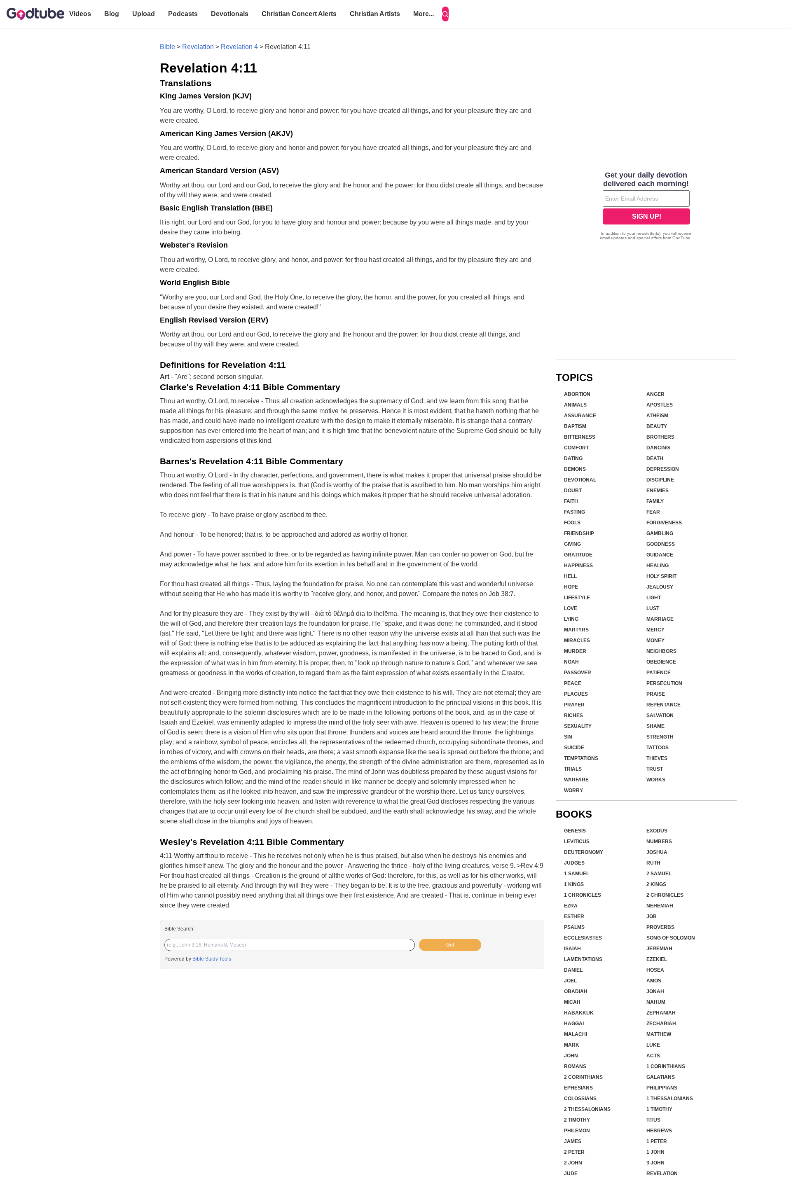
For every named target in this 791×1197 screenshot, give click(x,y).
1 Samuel (576, 874)
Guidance (659, 555)
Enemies (657, 490)
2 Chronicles (664, 895)
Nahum (655, 1002)
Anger (655, 394)
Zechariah (661, 1023)
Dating (573, 458)
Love (570, 608)
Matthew (658, 1034)
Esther (574, 916)
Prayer (574, 705)
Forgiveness (664, 523)
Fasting (574, 512)
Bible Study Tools (211, 959)
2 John (573, 1163)
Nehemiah (659, 906)
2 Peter (574, 1152)
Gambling (659, 533)
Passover (577, 673)
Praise (655, 694)
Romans (575, 1066)
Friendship (579, 533)
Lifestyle (577, 598)
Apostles (659, 405)
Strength (660, 737)
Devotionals (229, 13)
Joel (570, 981)
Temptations (581, 758)
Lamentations (583, 959)
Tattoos (657, 747)
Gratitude (578, 555)
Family (655, 501)
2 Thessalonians (587, 1109)
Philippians (661, 1088)
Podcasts (183, 13)
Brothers (660, 437)
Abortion (577, 394)
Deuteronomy (583, 852)
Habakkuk (579, 1013)
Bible (167, 46)
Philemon (577, 1131)
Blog (111, 13)
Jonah (655, 991)
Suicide (574, 747)
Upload (143, 13)
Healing (657, 565)
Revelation (198, 46)
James (572, 1141)
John (571, 1056)
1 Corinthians (665, 1066)
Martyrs (576, 630)
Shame (655, 726)
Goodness (660, 544)
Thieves (656, 758)
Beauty (656, 426)
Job (651, 916)
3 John (655, 1163)
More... (423, 13)
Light (653, 598)
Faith (571, 501)
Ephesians (578, 1088)
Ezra (571, 906)
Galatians (660, 1077)
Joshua (656, 852)
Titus (653, 1120)
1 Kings (574, 884)
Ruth (653, 863)
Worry (573, 790)
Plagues (576, 694)
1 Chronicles (582, 895)
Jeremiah (659, 949)
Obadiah (575, 991)
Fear (653, 512)
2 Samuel (659, 874)
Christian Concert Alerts (299, 13)
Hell (570, 576)
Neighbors (661, 651)
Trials (573, 769)
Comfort (576, 448)
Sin (568, 737)
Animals (575, 405)
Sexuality (578, 726)
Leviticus (577, 841)
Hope (571, 587)
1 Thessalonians (669, 1098)
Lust (652, 608)
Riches (573, 715)
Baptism (575, 426)
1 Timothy (659, 1109)
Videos (80, 13)
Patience (658, 673)
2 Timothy (577, 1120)
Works (655, 780)
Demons (575, 469)
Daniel (573, 970)
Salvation (660, 715)
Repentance (663, 705)
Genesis (575, 831)
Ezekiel (656, 959)
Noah (571, 662)
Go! (450, 945)
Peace (572, 683)
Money (655, 640)
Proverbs (660, 927)
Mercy (655, 630)
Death (654, 458)
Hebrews (659, 1131)
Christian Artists (375, 13)
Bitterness (579, 437)
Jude (571, 1173)
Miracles (577, 640)
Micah (572, 1002)
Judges (574, 863)
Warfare (576, 780)
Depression (662, 469)
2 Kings (656, 884)
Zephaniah (661, 1013)
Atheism (657, 415)
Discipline (660, 480)
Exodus (656, 831)
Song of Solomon (670, 938)
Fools (572, 523)
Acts (653, 1056)
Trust (654, 769)
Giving (572, 544)
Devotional (580, 480)
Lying (571, 619)
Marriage (660, 619)
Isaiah (572, 949)
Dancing (658, 448)
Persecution (664, 683)
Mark (571, 1045)
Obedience (661, 662)
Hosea (655, 970)
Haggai (574, 1023)
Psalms (574, 927)
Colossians (580, 1098)
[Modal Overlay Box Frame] (646, 207)
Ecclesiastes (583, 938)
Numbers (659, 841)
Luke (653, 1045)
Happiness (578, 565)
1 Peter (656, 1141)
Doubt (573, 490)
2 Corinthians (583, 1077)
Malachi (575, 1034)
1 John (655, 1152)
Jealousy (659, 587)
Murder (575, 651)
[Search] (445, 14)
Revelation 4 (239, 46)
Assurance (580, 415)
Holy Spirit (661, 576)
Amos (653, 981)
